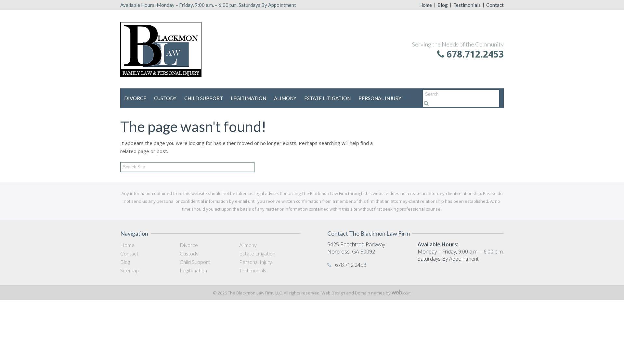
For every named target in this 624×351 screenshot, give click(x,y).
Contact (495, 5)
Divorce (135, 98)
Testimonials (467, 5)
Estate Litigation (327, 98)
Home (425, 5)
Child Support (203, 98)
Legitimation (248, 98)
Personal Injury (379, 98)
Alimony (285, 98)
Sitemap (129, 270)
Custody (165, 98)
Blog (442, 5)
